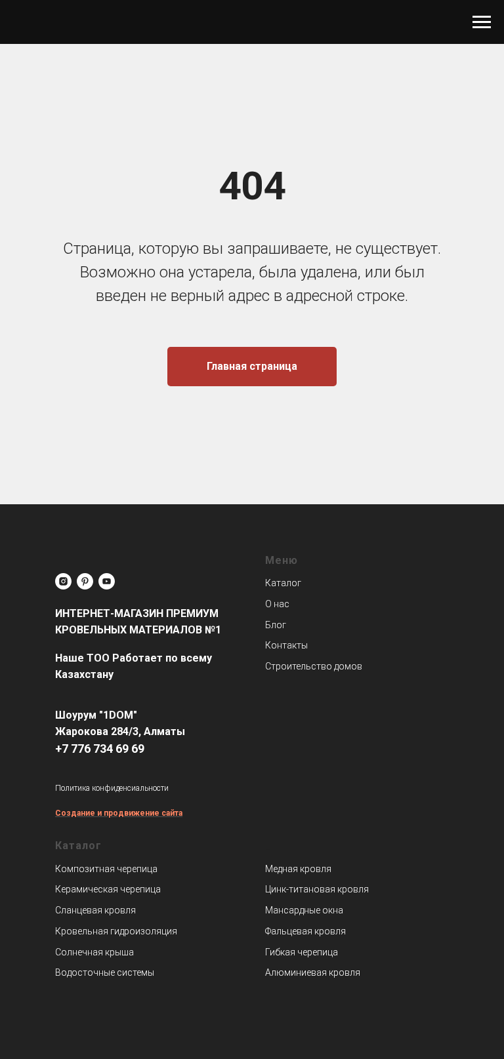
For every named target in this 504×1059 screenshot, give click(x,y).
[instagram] (63, 581)
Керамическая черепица (108, 889)
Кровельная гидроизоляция (116, 931)
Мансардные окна (304, 910)
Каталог (283, 583)
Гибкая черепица (301, 952)
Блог (275, 625)
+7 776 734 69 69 (99, 748)
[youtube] (106, 581)
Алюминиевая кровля (312, 972)
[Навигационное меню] (481, 22)
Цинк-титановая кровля (317, 889)
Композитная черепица (106, 869)
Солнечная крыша (94, 952)
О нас (277, 604)
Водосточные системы (104, 972)
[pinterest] (85, 581)
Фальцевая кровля (305, 931)
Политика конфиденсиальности (112, 788)
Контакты (286, 645)
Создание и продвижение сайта (118, 813)
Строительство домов (313, 666)
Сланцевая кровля (95, 910)
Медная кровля (298, 869)
